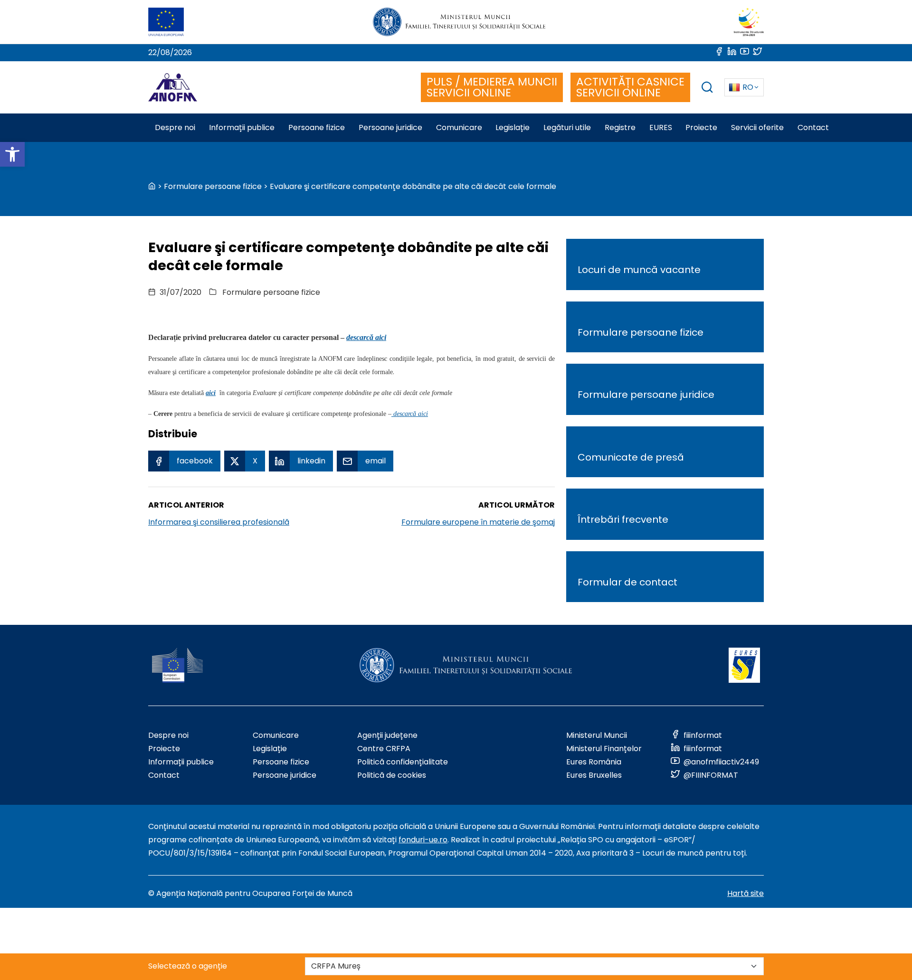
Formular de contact (627, 582)
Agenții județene (387, 735)
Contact (164, 775)
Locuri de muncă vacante (639, 269)
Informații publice (181, 761)
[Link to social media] (719, 52)
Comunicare (276, 735)
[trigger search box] (707, 88)
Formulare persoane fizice (213, 186)
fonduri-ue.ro (423, 839)
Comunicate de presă (631, 457)
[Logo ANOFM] (172, 87)
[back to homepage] (152, 186)
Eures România (593, 761)
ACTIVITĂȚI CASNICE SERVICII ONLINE (630, 87)
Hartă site (745, 893)
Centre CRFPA (383, 748)
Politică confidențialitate (402, 761)
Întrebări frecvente (623, 519)
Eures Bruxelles (594, 775)
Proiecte (164, 748)
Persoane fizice (281, 761)
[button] (12, 154)
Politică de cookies (391, 775)
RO (747, 87)
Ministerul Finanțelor (604, 748)
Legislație (270, 748)
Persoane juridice (284, 775)
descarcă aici (366, 337)
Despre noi (168, 735)
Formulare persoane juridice (646, 394)
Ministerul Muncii (596, 735)
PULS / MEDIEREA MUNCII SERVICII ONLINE (492, 87)
